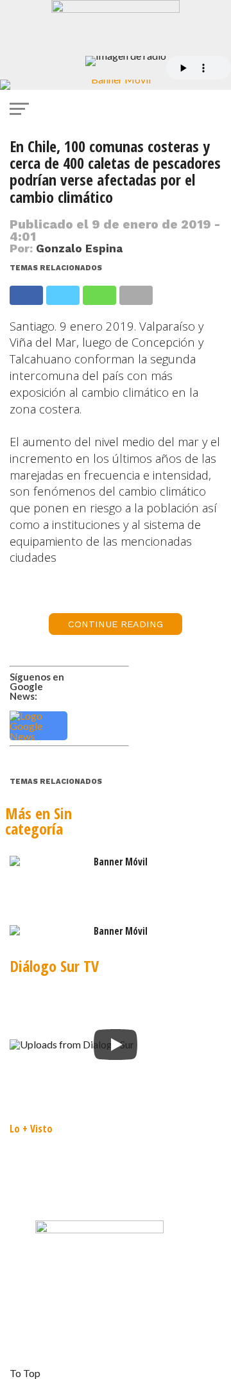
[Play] (115, 1044)
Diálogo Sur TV (54, 965)
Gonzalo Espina (79, 248)
